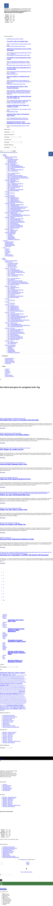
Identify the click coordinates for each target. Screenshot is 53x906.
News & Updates (6, 786)
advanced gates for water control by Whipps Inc (12, 673)
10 (3, 600)
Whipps (17, 708)
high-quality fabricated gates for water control (7, 701)
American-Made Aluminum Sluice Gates (13, 464)
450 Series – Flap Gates (7, 740)
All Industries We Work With (8, 715)
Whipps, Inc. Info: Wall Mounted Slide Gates (15, 495)
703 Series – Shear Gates (8, 736)
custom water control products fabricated (7, 687)
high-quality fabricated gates (21, 700)
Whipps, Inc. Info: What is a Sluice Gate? (13, 509)
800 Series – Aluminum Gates (9, 733)
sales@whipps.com (8, 33)
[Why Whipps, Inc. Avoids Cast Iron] (15, 447)
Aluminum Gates (14, 100)
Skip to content (3, 888)
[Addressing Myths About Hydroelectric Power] (9, 477)
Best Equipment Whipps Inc (18, 678)
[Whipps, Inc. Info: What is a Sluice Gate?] (11, 507)
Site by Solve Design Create (26, 871)
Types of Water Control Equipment (23, 81)
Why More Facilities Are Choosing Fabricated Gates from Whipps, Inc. (19, 97)
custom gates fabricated (20, 686)
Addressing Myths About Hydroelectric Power (15, 479)
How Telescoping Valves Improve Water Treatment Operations (17, 87)
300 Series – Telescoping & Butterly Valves (20, 90)
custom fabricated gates (22, 682)
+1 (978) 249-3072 (6, 822)
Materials (20, 100)
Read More (2, 428)
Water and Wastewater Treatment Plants (19, 52)
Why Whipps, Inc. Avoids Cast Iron (11, 449)
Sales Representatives (7, 785)
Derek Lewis (9, 82)
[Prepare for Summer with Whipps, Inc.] (9, 522)
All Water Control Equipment (9, 742)
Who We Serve (22, 62)
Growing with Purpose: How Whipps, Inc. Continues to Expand (18, 106)
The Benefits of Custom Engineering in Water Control (17, 640)
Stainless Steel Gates (26, 100)
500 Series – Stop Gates (7, 738)
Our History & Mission (7, 787)
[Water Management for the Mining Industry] (10, 433)
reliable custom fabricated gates (8, 702)
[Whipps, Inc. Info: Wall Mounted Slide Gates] (26, 492)
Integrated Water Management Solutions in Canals (17, 539)
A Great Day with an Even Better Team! (17, 41)
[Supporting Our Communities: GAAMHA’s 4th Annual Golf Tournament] (26, 552)
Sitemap (27, 863)
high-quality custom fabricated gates (18, 699)
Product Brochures (6, 790)
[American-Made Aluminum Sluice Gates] (12, 462)
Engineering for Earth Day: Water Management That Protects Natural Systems (18, 122)
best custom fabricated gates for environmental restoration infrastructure (11, 676)
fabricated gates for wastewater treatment (12, 692)
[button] (3, 889)
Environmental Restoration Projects (18, 125)
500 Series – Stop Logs (7, 737)
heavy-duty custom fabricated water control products (15, 696)
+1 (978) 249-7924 (8, 29)
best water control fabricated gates (11, 682)
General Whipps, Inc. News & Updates (19, 43)
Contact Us (2, 759)
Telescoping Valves (20, 91)
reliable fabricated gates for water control (11, 703)
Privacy (27, 862)
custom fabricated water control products (16, 685)
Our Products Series (7, 789)
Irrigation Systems (6, 724)
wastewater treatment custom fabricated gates (11, 705)
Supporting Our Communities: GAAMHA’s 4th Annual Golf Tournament (24, 555)
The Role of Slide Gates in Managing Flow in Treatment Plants (16, 653)
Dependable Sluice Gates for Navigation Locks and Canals (19, 420)
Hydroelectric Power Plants (8, 720)
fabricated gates (16, 691)
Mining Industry (6, 723)
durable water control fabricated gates (6, 691)
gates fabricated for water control (12, 695)
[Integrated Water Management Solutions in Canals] (5, 537)
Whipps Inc (13, 53)
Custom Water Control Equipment (18, 61)
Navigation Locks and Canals (9, 718)
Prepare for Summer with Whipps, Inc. (13, 524)
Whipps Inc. (23, 859)
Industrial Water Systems (16, 118)
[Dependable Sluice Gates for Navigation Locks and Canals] (12, 418)
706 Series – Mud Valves (8, 734)
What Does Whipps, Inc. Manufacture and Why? (15, 661)
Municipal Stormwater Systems (9, 725)
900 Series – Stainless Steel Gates (9, 732)
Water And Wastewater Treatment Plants (11, 727)
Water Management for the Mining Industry (14, 434)
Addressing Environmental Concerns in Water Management (16, 630)
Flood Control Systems (7, 719)
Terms (28, 864)
